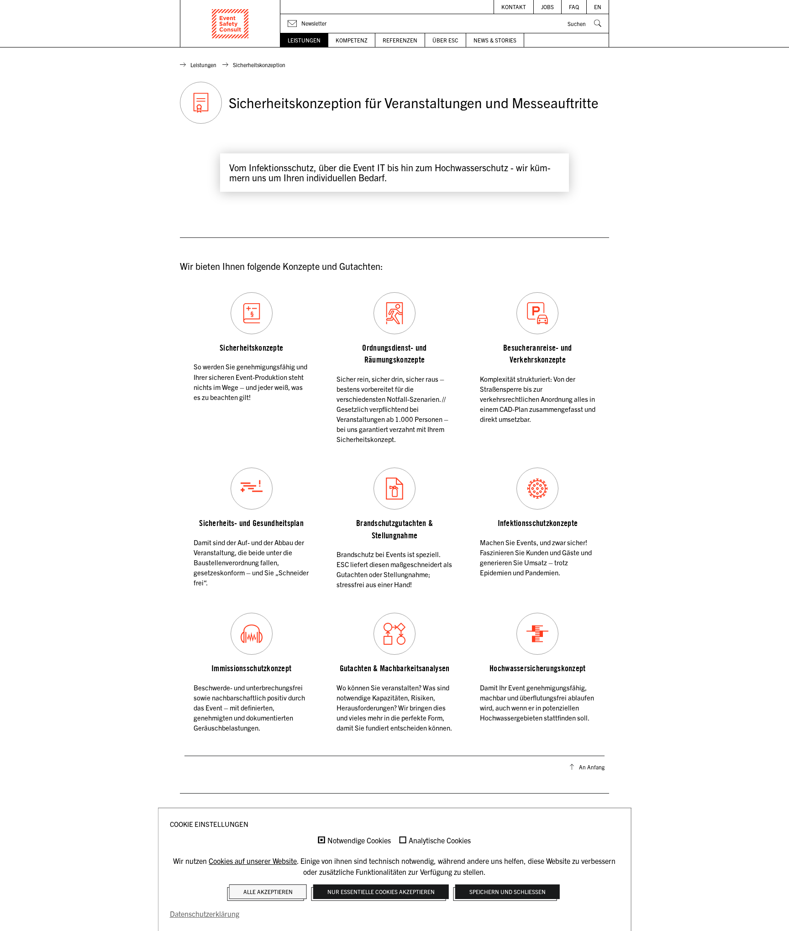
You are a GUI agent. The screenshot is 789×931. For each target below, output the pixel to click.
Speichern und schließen (507, 891)
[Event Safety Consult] (230, 23)
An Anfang (592, 766)
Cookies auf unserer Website (253, 860)
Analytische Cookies (440, 840)
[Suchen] (597, 23)
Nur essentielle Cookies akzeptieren (381, 891)
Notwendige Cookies (359, 840)
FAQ (574, 6)
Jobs (547, 6)
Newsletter (313, 23)
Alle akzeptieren (268, 891)
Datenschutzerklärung (204, 913)
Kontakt (513, 6)
